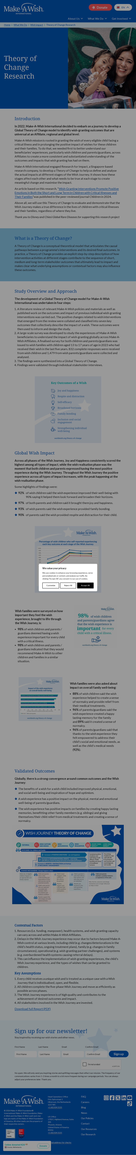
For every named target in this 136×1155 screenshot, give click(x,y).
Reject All (68, 585)
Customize (50, 585)
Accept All (85, 585)
